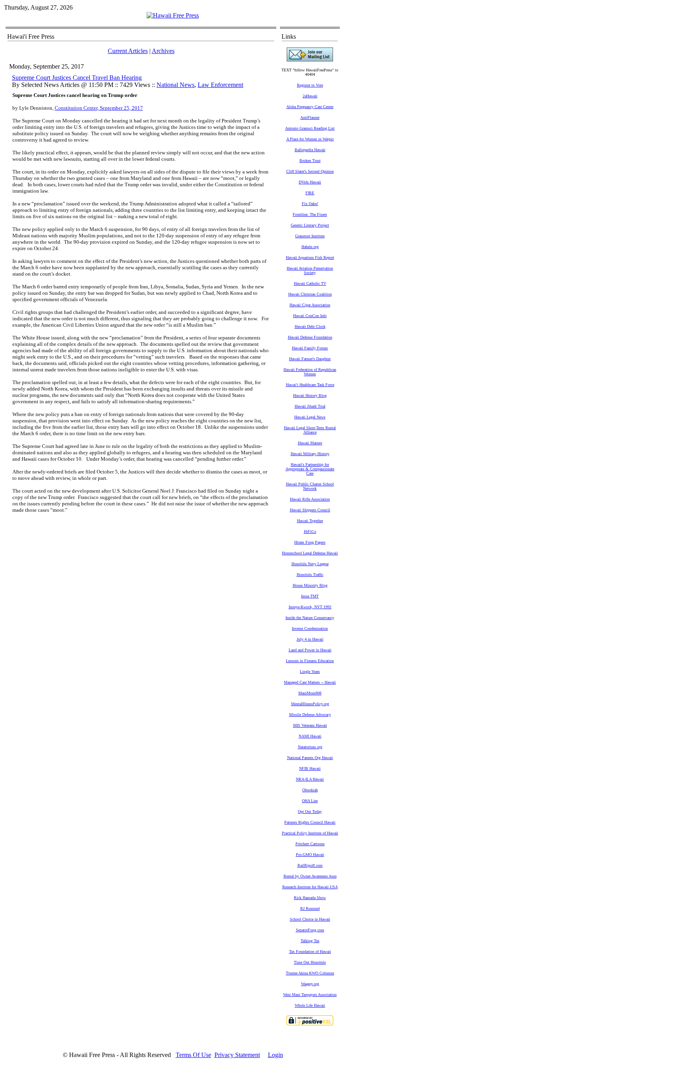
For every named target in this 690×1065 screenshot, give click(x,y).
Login (275, 1054)
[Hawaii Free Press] (173, 15)
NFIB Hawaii (310, 768)
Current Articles (128, 50)
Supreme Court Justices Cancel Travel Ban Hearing (77, 77)
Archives (163, 50)
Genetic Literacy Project (310, 225)
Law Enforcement (220, 84)
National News (175, 84)
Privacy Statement (237, 1054)
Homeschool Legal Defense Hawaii (310, 553)
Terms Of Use (193, 1054)
